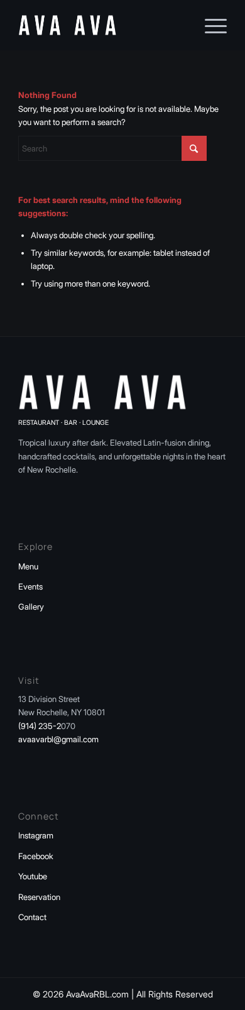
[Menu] (209, 25)
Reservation (39, 897)
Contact (32, 917)
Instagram (35, 835)
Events (30, 586)
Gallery (31, 606)
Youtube (32, 876)
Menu (28, 566)
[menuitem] (209, 25)
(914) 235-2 (39, 726)
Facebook (35, 856)
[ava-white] (101, 25)
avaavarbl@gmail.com (58, 739)
